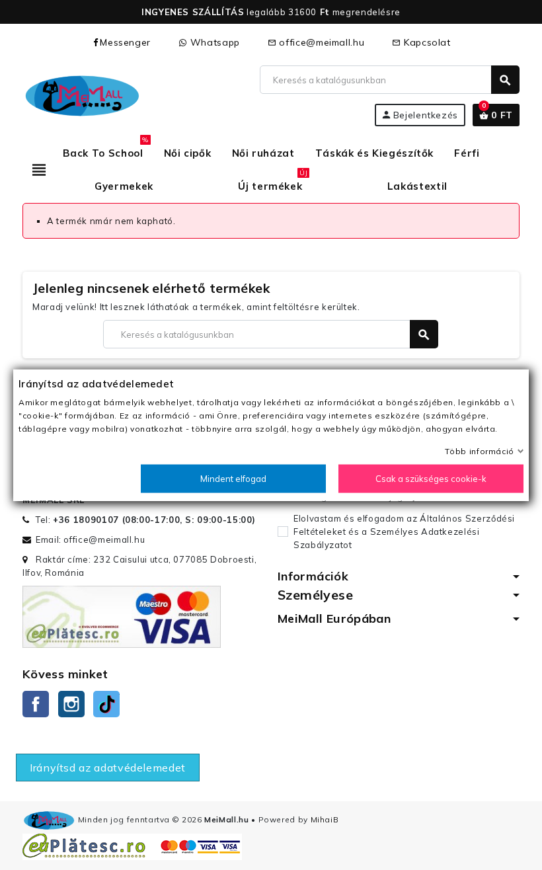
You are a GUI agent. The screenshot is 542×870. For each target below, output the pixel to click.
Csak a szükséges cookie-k (430, 478)
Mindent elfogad (233, 478)
